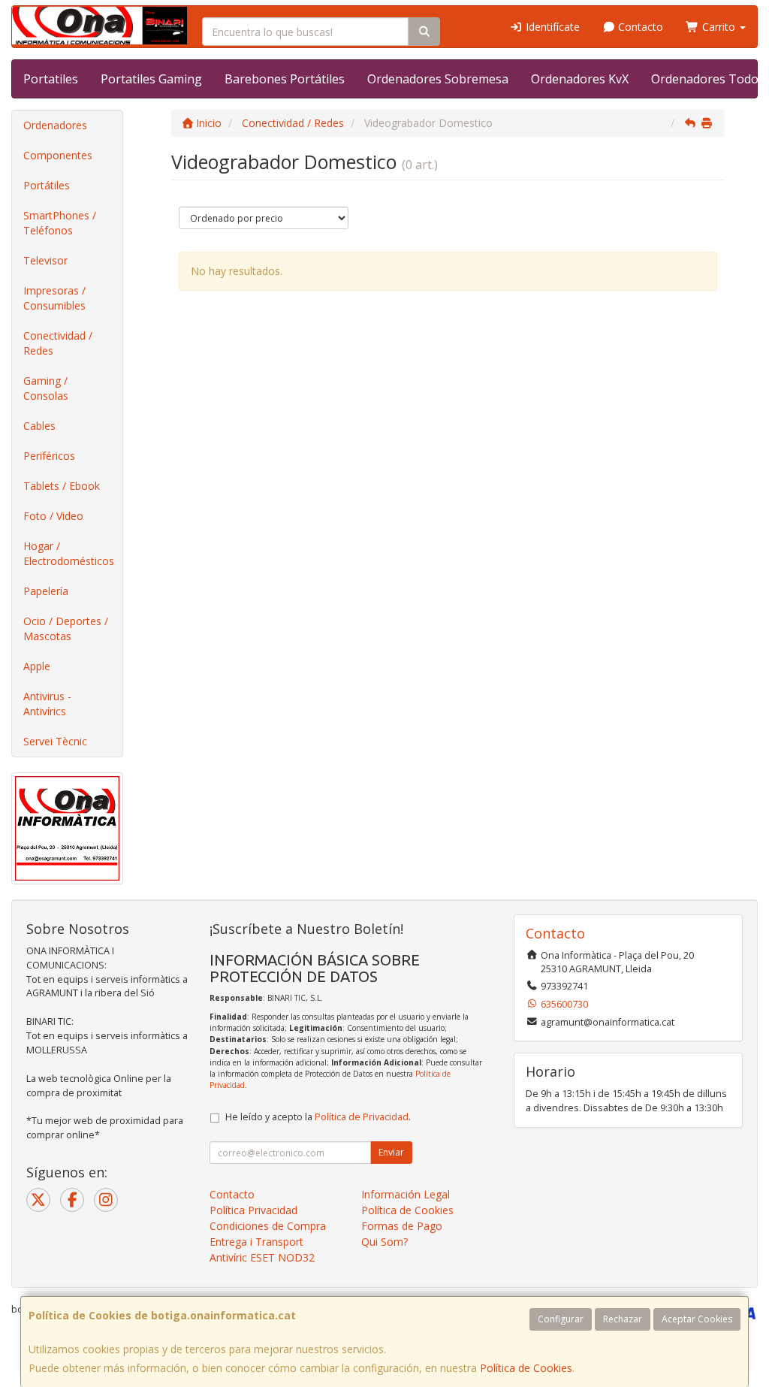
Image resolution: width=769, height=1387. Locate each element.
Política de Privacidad (362, 1117)
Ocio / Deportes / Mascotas (65, 628)
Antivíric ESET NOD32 (262, 1257)
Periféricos (49, 456)
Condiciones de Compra (268, 1226)
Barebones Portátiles (285, 79)
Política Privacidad (253, 1210)
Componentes (57, 155)
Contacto (639, 27)
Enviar (391, 1152)
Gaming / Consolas (45, 388)
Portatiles (50, 79)
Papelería (45, 591)
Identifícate (551, 27)
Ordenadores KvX (580, 79)
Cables (39, 426)
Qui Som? (384, 1241)
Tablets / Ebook (61, 486)
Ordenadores (55, 125)
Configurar (561, 1319)
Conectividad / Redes (57, 343)
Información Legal (405, 1194)
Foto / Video (53, 516)
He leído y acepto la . (318, 1117)
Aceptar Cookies (697, 1319)
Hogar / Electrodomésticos (68, 553)
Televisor (45, 260)
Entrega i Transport (256, 1241)
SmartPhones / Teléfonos (59, 222)
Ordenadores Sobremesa (437, 79)
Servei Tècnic (55, 741)
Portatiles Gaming (151, 79)
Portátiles (46, 185)
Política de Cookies (526, 1368)
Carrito (718, 27)
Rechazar (622, 1319)
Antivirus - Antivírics (47, 703)
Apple (36, 666)
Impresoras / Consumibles (54, 298)
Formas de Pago (401, 1226)
